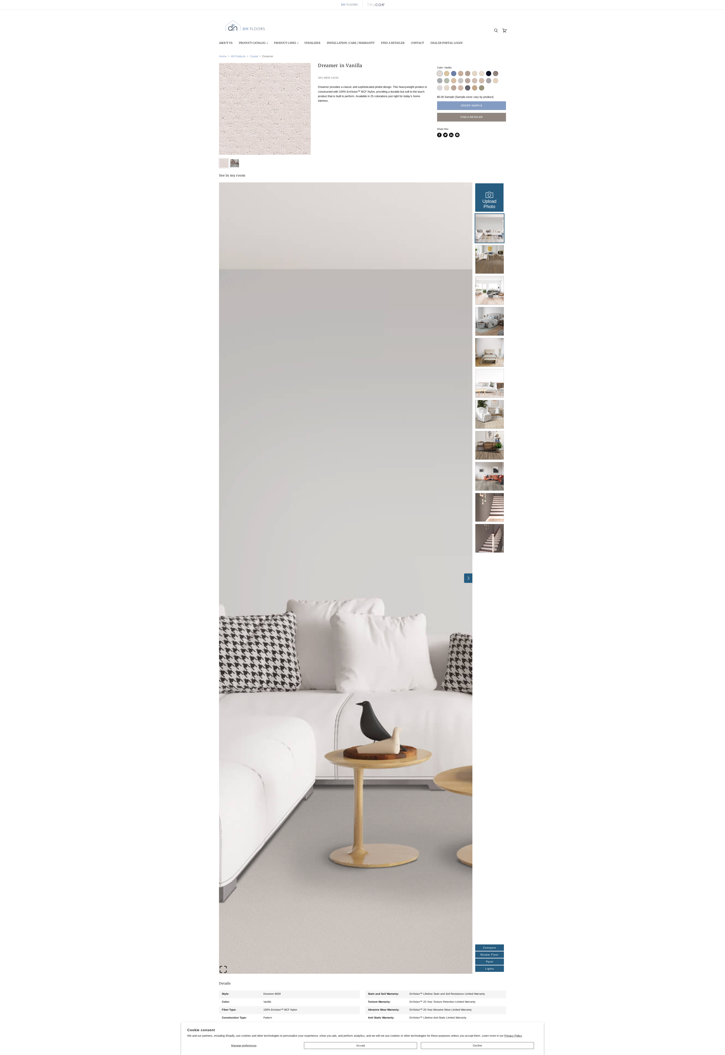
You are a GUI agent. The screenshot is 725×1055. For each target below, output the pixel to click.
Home (223, 56)
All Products (238, 56)
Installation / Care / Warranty (351, 43)
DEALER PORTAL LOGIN (446, 43)
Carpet (254, 56)
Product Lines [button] (285, 43)
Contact (417, 43)
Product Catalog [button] (252, 43)
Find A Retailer (393, 43)
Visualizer (312, 43)
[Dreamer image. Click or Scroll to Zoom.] (265, 109)
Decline (477, 1045)
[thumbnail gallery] (224, 163)
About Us (225, 43)
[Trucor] (375, 5)
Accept (360, 1045)
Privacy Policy (513, 1035)
